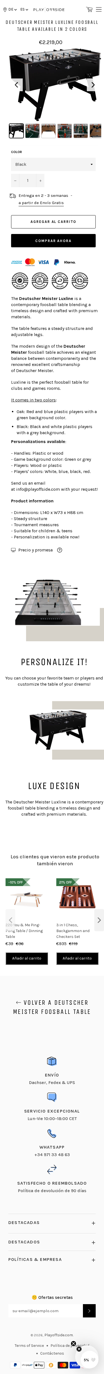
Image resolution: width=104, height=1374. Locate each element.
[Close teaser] (73, 1343)
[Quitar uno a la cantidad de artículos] (15, 180)
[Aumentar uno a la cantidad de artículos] (40, 180)
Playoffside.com (58, 1335)
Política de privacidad (69, 1345)
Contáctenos (52, 1353)
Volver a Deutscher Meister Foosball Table (52, 1007)
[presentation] (10, 920)
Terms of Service (29, 1345)
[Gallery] (54, 94)
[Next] (93, 85)
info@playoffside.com (38, 489)
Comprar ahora (53, 241)
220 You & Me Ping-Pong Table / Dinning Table (24, 931)
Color (16, 152)
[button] (23, 9)
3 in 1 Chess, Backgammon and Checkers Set (73, 931)
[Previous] (16, 85)
